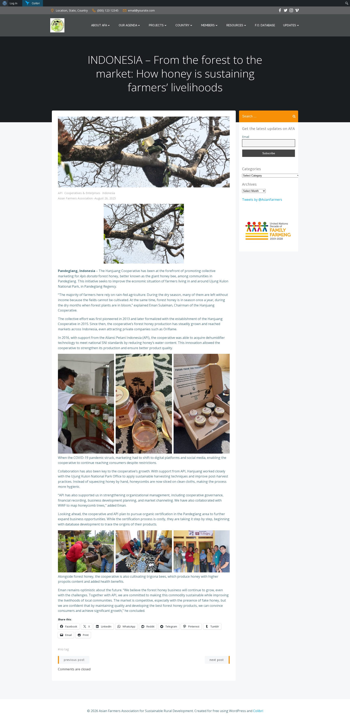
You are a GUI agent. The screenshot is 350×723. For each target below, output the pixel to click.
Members (208, 25)
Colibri (258, 711)
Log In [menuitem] (13, 3)
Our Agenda (128, 25)
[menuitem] (4, 3)
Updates (289, 25)
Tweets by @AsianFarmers (262, 199)
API (60, 193)
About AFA (99, 25)
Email (245, 137)
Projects (156, 25)
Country (182, 25)
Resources (234, 25)
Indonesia (108, 193)
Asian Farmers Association (75, 198)
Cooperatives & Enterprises (82, 193)
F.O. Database (265, 25)
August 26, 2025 (105, 198)
